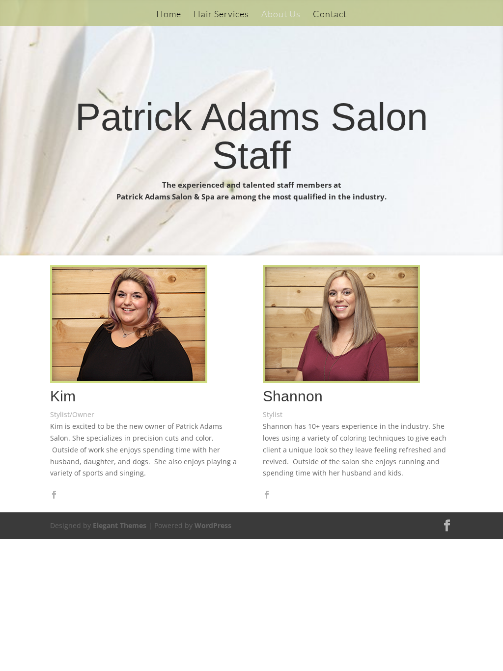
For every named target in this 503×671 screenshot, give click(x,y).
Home (168, 14)
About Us (281, 14)
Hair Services (221, 14)
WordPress (213, 525)
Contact (330, 14)
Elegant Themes (119, 525)
